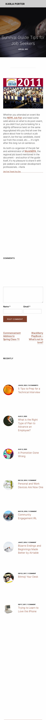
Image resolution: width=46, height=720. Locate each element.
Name (6, 306)
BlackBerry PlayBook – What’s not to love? (36, 338)
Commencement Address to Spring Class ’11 (12, 336)
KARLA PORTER (15, 3)
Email (26, 306)
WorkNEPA (30, 151)
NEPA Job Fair (14, 117)
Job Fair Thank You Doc (12, 171)
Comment (23, 284)
